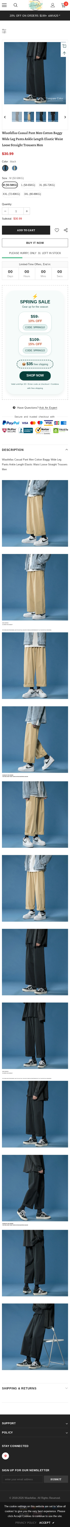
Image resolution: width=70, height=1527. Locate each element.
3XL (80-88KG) (32, 194)
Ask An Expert (48, 407)
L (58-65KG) (28, 185)
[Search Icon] (16, 5)
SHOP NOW (35, 375)
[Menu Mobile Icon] (4, 5)
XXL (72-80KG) (11, 194)
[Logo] (35, 5)
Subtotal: (7, 218)
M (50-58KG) (10, 185)
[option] (35, 16)
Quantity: (7, 204)
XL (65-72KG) (47, 185)
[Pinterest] (5, 1455)
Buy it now (35, 242)
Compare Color (54, 98)
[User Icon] (53, 5)
